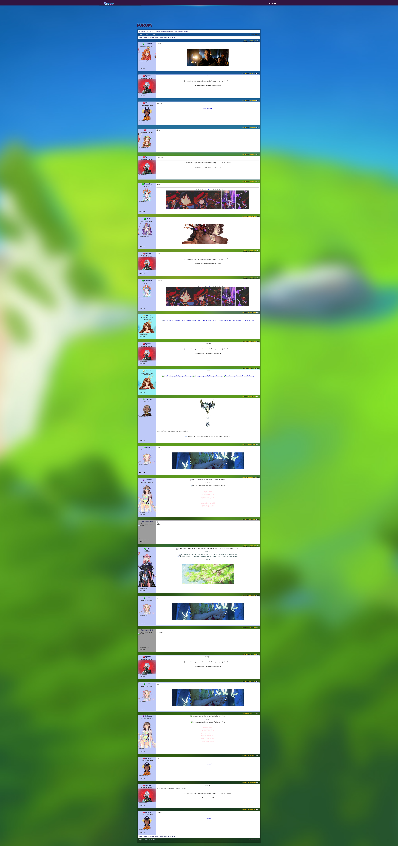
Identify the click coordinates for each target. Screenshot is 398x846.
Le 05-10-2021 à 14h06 (250, 41)
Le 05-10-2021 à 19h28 (250, 278)
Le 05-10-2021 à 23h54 (250, 312)
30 (147, 34)
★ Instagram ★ (207, 108)
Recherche (153, 31)
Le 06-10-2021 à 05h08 (250, 477)
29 (145, 34)
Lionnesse (148, 399)
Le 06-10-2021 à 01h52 (250, 368)
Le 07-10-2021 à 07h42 (250, 627)
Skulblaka (148, 480)
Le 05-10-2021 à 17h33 (250, 73)
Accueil (141, 31)
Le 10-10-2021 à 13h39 (250, 755)
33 (151, 34)
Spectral (148, 76)
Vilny (148, 548)
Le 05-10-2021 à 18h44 (250, 100)
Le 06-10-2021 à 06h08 (250, 519)
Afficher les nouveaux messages (164, 31)
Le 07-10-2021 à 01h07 (250, 595)
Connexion (272, 3)
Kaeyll (148, 130)
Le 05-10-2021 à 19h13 (250, 154)
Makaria (148, 103)
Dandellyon (148, 184)
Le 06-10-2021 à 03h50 (250, 445)
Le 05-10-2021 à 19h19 (250, 181)
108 (154, 34)
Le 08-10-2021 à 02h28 (250, 681)
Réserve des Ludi (149, 37)
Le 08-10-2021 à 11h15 (251, 713)
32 (149, 34)
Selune (148, 447)
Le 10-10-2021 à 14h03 (250, 809)
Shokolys (148, 315)
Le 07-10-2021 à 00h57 (250, 546)
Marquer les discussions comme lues (180, 31)
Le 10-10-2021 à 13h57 (250, 782)
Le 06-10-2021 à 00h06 (250, 341)
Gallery (208, 189)
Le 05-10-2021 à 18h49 (250, 127)
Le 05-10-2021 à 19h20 (250, 216)
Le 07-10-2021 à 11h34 (251, 654)
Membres (146, 31)
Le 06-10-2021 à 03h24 (250, 396)
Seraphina (148, 43)
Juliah (148, 219)
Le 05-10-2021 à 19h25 (250, 251)
